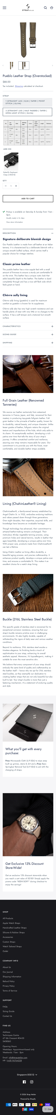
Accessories (8, 937)
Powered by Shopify (28, 1099)
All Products (8, 918)
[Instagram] (32, 1082)
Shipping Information (12, 976)
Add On (7, 149)
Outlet (5, 951)
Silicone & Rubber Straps (14, 932)
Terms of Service (10, 990)
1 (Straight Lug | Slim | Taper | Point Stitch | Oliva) (25, 102)
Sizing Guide (9, 334)
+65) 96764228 (14, 1060)
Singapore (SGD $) (25, 1074)
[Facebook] (24, 1082)
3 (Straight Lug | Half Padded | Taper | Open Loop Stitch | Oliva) (26, 111)
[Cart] (52, 8)
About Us (7, 967)
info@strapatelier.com (18, 1057)
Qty (5, 180)
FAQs (5, 1006)
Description (9, 233)
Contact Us (7, 1016)
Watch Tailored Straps (12, 946)
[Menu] (4, 8)
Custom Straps (9, 941)
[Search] (45, 8)
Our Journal (8, 971)
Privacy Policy (9, 985)
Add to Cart (28, 198)
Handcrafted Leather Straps (15, 927)
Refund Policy (9, 981)
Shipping (19, 86)
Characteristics (12, 326)
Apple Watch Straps (11, 923)
